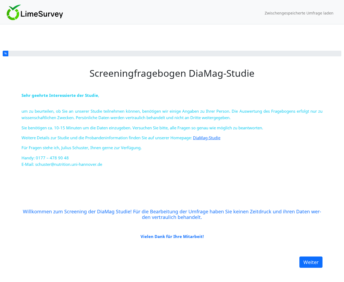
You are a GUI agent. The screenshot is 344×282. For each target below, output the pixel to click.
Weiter (310, 262)
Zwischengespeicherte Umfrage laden (299, 13)
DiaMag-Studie (206, 137)
